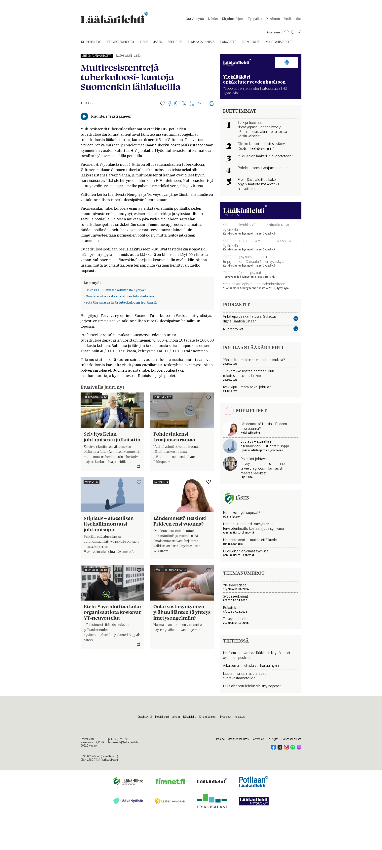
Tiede (143, 42)
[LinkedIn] (192, 103)
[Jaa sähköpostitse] (200, 104)
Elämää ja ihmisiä (201, 42)
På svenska (258, 739)
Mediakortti (162, 717)
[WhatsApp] (176, 103)
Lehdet (213, 19)
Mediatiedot (292, 19)
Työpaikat (255, 19)
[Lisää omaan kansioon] (162, 103)
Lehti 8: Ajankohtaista (96, 55)
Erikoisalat (251, 42)
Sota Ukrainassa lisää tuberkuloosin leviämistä (121, 302)
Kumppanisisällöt (279, 42)
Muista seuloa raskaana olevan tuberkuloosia (120, 296)
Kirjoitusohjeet (233, 19)
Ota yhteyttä (195, 19)
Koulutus (273, 19)
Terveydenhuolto (120, 42)
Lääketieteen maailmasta (170, 570)
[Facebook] (169, 103)
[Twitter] (184, 103)
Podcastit (228, 42)
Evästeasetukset (291, 739)
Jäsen (157, 42)
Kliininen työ (91, 42)
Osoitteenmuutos (238, 739)
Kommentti (91, 481)
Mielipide (175, 42)
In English (273, 739)
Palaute (220, 739)
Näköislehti (189, 717)
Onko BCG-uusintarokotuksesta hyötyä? (116, 290)
